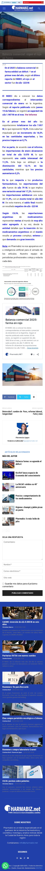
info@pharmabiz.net (28, 842)
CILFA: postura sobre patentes (15, 781)
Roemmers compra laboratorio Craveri (19, 749)
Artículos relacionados (17, 452)
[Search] (39, 8)
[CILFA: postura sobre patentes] (22, 772)
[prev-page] (3, 530)
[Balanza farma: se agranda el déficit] (8, 464)
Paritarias (6, 652)
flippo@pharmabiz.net (30, 441)
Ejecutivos (6, 683)
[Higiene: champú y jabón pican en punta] (8, 510)
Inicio (3, 14)
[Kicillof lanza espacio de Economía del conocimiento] (8, 476)
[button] (4, 8)
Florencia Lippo (22, 437)
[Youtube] (28, 858)
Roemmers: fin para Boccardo (15, 687)
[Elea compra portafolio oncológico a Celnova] (22, 709)
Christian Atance (7, 627)
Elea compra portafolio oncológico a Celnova (22, 718)
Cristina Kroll (6, 690)
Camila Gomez (7, 658)
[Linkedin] (21, 858)
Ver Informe (31, 114)
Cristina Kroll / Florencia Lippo (12, 752)
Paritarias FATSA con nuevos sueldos (19, 655)
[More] (33, 397)
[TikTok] (24, 858)
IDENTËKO (39, 868)
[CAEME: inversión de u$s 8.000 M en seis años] (22, 613)
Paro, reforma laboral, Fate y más (33, 412)
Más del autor (9, 456)
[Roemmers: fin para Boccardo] (22, 678)
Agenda (5, 490)
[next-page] (7, 530)
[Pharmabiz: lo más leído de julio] (8, 521)
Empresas (6, 618)
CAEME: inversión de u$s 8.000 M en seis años (20, 623)
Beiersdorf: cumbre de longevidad (12, 412)
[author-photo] (22, 434)
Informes (10, 14)
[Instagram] (17, 858)
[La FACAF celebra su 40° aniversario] (8, 487)
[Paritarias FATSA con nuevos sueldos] (22, 646)
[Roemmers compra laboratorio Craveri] (22, 740)
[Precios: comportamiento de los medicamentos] (8, 498)
